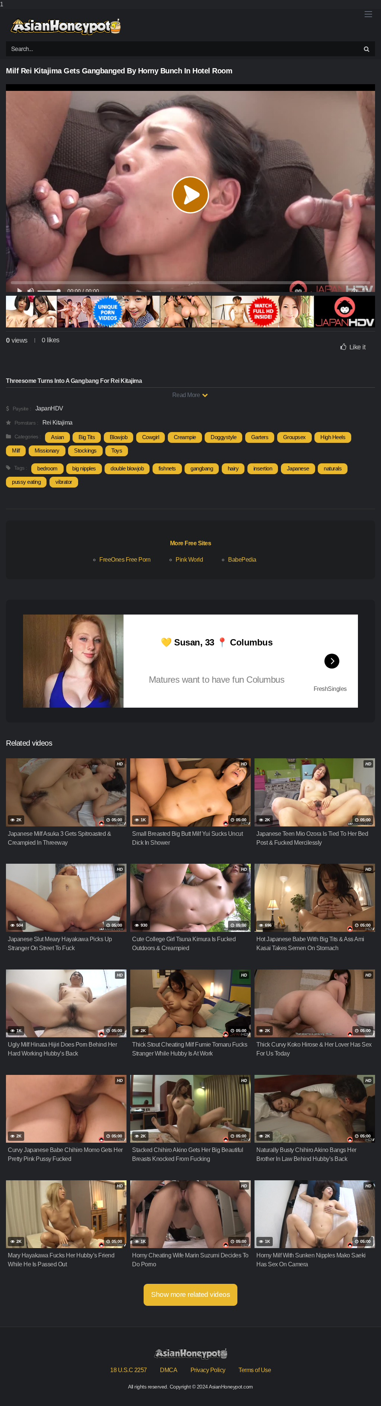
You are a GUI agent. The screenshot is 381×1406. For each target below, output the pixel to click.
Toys (116, 450)
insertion (262, 468)
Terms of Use (254, 1370)
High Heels (332, 437)
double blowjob (127, 468)
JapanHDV (49, 408)
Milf (16, 450)
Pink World (189, 559)
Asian (57, 437)
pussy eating (26, 482)
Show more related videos (190, 1294)
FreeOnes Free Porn (124, 559)
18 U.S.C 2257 (128, 1370)
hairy (233, 468)
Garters (260, 437)
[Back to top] (360, 1385)
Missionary (47, 450)
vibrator (63, 482)
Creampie (185, 437)
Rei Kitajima (57, 422)
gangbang (201, 468)
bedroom (47, 468)
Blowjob (119, 437)
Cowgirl (150, 437)
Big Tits (87, 437)
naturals (333, 468)
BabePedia (242, 559)
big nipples (84, 468)
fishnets (167, 468)
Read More (186, 395)
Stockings (85, 450)
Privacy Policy (207, 1370)
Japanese (298, 468)
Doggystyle (223, 437)
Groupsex (294, 437)
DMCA (168, 1370)
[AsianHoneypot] (65, 26)
